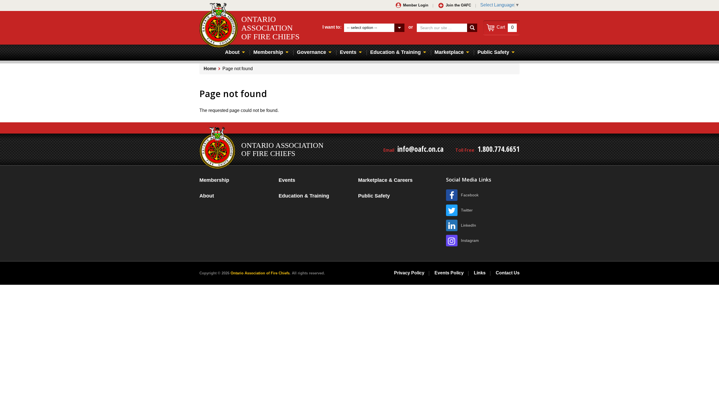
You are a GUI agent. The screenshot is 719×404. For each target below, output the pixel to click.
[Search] (472, 28)
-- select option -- (362, 27)
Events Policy (449, 272)
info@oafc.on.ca (420, 149)
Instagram (470, 240)
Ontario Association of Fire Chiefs (260, 273)
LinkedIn (468, 225)
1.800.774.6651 (498, 149)
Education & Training (395, 52)
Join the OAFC (458, 5)
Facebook (470, 195)
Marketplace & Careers (385, 180)
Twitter (467, 210)
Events (348, 52)
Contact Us (508, 272)
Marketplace (449, 52)
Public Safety (493, 52)
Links (480, 272)
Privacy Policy (409, 272)
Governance (311, 52)
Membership (268, 52)
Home (210, 68)
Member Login (415, 5)
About (232, 52)
